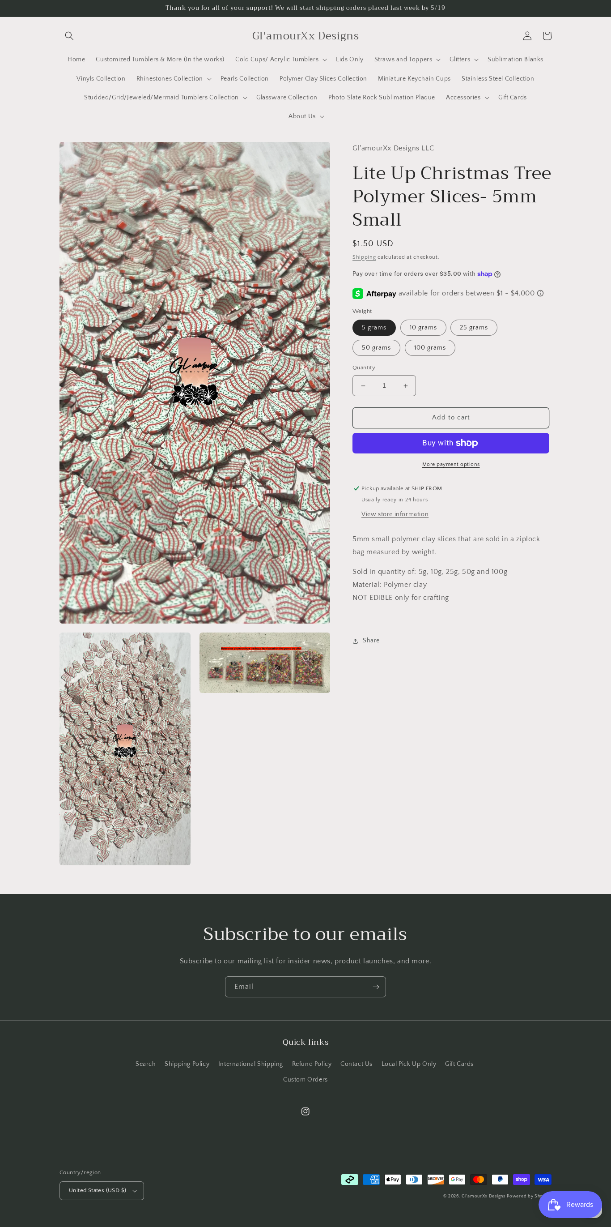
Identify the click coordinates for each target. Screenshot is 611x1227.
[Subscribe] (376, 986)
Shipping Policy (187, 1064)
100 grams (430, 348)
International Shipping (250, 1064)
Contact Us (356, 1064)
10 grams (423, 328)
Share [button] (371, 641)
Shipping (364, 257)
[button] (69, 36)
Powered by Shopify (529, 1196)
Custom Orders (305, 1079)
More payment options (451, 464)
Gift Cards (459, 1064)
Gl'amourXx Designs (483, 1196)
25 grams (474, 328)
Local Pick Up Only (409, 1064)
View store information (395, 514)
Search (146, 1064)
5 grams (374, 328)
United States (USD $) (97, 1190)
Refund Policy (312, 1064)
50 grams (376, 348)
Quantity (363, 368)
